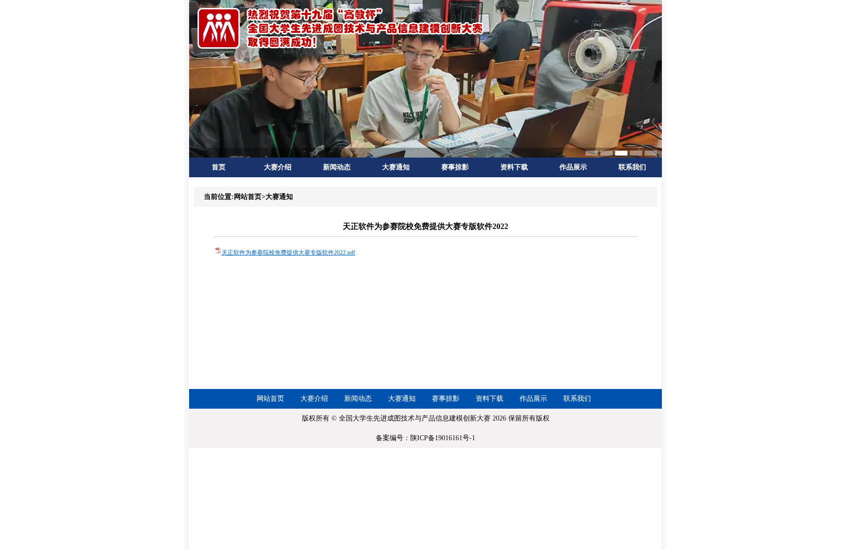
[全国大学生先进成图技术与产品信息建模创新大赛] (342, 48)
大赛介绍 (278, 167)
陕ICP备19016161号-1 (442, 438)
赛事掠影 (455, 167)
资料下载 (514, 167)
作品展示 (573, 167)
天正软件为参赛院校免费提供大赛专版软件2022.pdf (288, 252)
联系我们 (632, 167)
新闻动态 (337, 167)
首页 (219, 167)
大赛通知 (396, 167)
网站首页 (270, 398)
